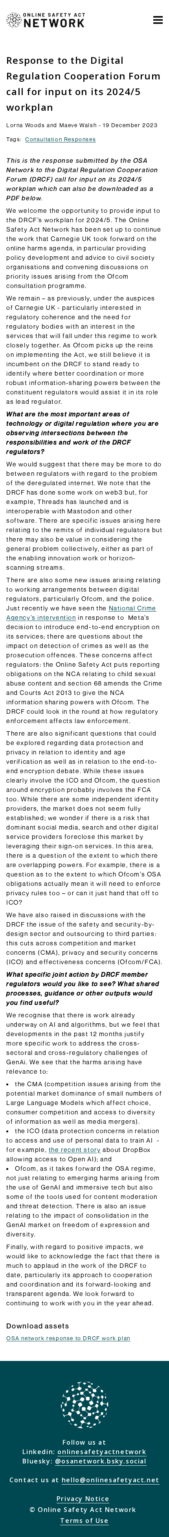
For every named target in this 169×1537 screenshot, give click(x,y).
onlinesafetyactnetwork (101, 1451)
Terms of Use (84, 1520)
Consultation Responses (60, 139)
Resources (111, 48)
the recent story (75, 1150)
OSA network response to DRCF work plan (68, 1338)
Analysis (55, 48)
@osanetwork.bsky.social (101, 1461)
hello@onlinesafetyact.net (111, 1480)
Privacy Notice (83, 1498)
